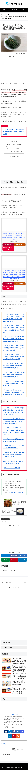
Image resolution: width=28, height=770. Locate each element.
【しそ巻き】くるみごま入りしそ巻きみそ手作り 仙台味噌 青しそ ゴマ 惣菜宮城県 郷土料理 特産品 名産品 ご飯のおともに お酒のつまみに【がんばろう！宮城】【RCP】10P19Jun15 (14, 275)
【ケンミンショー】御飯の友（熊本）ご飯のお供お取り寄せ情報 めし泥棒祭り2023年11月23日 (13, 383)
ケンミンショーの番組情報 (15, 151)
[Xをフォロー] (10, 731)
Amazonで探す (19, 244)
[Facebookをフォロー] (14, 731)
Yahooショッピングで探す (8, 248)
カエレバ (16, 241)
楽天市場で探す (8, 244)
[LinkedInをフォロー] (10, 736)
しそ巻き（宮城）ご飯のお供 (14, 144)
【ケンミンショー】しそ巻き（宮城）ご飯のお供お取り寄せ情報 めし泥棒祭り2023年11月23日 (13, 348)
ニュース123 (14, 714)
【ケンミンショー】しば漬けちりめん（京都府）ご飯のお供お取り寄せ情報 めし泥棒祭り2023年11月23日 (13, 357)
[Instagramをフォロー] (22, 731)
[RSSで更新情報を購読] (18, 736)
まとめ (8, 146)
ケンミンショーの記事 (14, 148)
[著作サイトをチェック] (6, 731)
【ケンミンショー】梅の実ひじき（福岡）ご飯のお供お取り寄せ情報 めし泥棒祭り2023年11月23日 (13, 375)
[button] (25, 583)
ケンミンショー (6, 521)
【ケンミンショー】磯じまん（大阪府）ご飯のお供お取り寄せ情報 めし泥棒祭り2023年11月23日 (13, 366)
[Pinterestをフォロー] (14, 736)
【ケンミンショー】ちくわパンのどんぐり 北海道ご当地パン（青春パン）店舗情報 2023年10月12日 (13, 421)
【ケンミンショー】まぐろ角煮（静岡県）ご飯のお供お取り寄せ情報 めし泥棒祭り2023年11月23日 (13, 339)
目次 (12, 141)
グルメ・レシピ (6, 518)
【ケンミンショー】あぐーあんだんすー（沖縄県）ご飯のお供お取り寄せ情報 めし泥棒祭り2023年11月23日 (13, 392)
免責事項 (3, 743)
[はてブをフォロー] (18, 731)
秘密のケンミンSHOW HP (16, 492)
